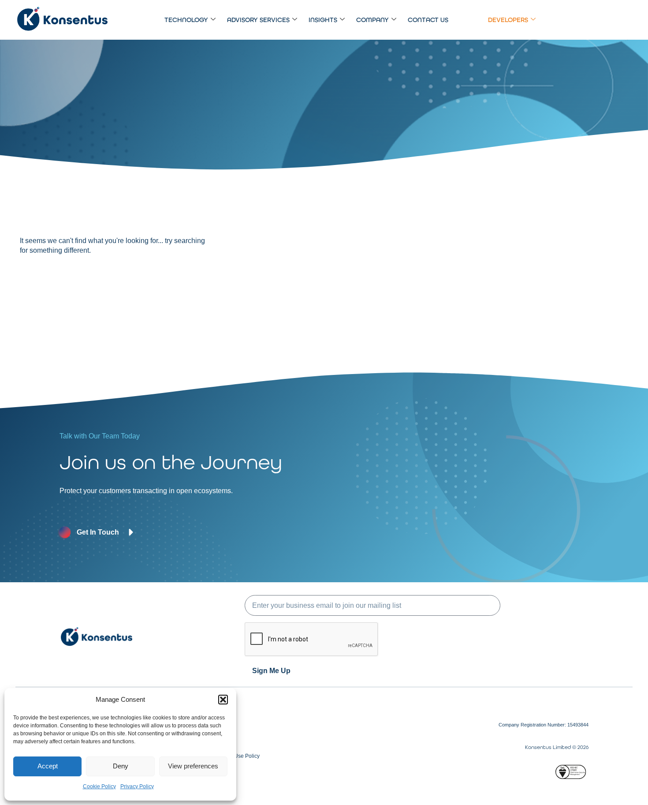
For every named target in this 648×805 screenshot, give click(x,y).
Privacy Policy (137, 786)
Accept (47, 766)
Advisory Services (258, 20)
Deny (120, 766)
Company (372, 20)
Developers (508, 20)
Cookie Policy (99, 786)
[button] (223, 699)
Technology (186, 20)
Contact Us (428, 20)
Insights (323, 20)
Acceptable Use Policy (233, 756)
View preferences (193, 766)
